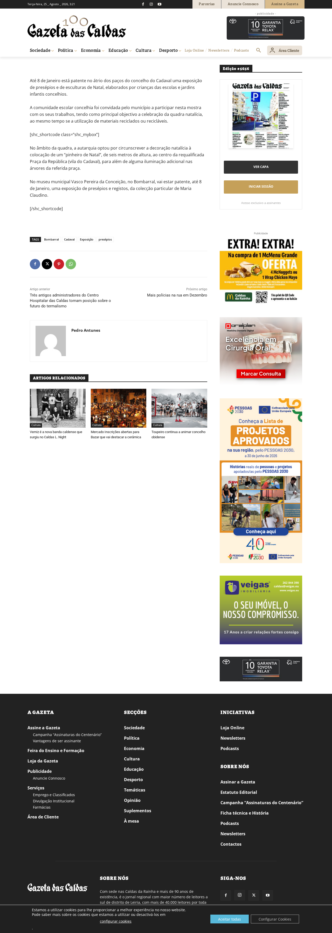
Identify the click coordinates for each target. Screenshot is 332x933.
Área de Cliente (43, 817)
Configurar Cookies (275, 919)
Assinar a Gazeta (237, 782)
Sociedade (134, 728)
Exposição (86, 239)
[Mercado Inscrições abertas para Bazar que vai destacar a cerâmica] (119, 408)
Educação (134, 769)
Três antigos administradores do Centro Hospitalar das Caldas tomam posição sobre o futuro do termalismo (70, 300)
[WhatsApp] (71, 264)
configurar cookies (116, 921)
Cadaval (69, 239)
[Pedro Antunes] (51, 341)
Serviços (35, 788)
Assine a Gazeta (43, 728)
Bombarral (51, 239)
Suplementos (137, 811)
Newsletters (232, 738)
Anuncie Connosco (49, 778)
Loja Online (232, 728)
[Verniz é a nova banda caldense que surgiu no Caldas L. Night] (58, 408)
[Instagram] (151, 4)
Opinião (132, 800)
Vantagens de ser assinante (57, 740)
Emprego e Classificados (54, 794)
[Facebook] (143, 4)
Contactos (230, 844)
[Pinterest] (59, 264)
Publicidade (39, 771)
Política (132, 738)
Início (35, 64)
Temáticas (134, 790)
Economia (134, 748)
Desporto (133, 779)
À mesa (131, 821)
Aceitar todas (229, 919)
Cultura (35, 425)
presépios (105, 239)
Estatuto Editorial (238, 792)
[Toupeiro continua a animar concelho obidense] (179, 408)
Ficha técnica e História (244, 813)
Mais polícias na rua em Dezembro (177, 295)
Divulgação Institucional (53, 800)
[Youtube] (159, 4)
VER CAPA (260, 167)
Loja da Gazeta (42, 761)
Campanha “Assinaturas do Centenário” (67, 734)
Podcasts (229, 748)
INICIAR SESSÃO (261, 186)
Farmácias (42, 807)
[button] (258, 50)
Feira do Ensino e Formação (55, 750)
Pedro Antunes (85, 330)
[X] (47, 264)
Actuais (47, 64)
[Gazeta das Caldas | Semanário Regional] (76, 26)
